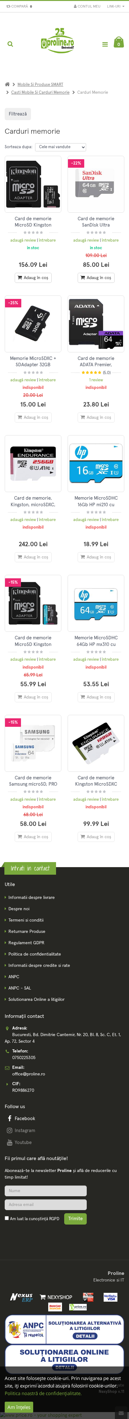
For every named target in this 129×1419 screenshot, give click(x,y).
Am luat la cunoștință (34, 1219)
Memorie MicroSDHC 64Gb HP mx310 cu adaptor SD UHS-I (96, 644)
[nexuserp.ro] (22, 1297)
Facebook (25, 1118)
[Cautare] (10, 44)
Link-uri (114, 6)
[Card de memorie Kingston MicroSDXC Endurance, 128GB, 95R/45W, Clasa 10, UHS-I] (96, 743)
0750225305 (23, 1058)
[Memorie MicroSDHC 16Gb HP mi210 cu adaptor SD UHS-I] (96, 463)
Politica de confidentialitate (34, 954)
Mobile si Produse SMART (40, 85)
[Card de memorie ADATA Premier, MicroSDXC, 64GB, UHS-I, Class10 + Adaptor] (96, 324)
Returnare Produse (26, 931)
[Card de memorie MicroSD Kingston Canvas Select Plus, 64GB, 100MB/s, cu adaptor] (33, 184)
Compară (20, 6)
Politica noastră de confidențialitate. (43, 1393)
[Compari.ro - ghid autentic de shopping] (34, 1234)
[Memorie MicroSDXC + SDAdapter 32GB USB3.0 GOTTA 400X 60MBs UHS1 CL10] (33, 324)
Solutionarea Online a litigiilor (36, 999)
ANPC (13, 977)
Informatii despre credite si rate (39, 965)
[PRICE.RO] (76, 1307)
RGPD (54, 1219)
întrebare (47, 240)
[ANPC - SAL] (64, 1329)
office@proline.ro (28, 1074)
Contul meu (89, 6)
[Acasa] (7, 85)
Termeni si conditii (26, 920)
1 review (96, 380)
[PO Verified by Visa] (109, 1297)
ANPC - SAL (19, 988)
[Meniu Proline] (105, 44)
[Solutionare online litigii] (64, 1359)
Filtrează (18, 114)
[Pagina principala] (58, 44)
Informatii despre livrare (31, 897)
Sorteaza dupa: (18, 147)
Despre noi (18, 909)
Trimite (75, 1218)
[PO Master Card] (54, 1307)
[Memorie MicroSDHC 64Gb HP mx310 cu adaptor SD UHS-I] (96, 603)
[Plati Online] (86, 1297)
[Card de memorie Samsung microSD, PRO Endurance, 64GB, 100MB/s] (33, 743)
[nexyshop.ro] (54, 1297)
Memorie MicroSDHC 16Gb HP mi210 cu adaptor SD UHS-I (96, 504)
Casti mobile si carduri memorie (40, 93)
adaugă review (23, 240)
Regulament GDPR (26, 943)
